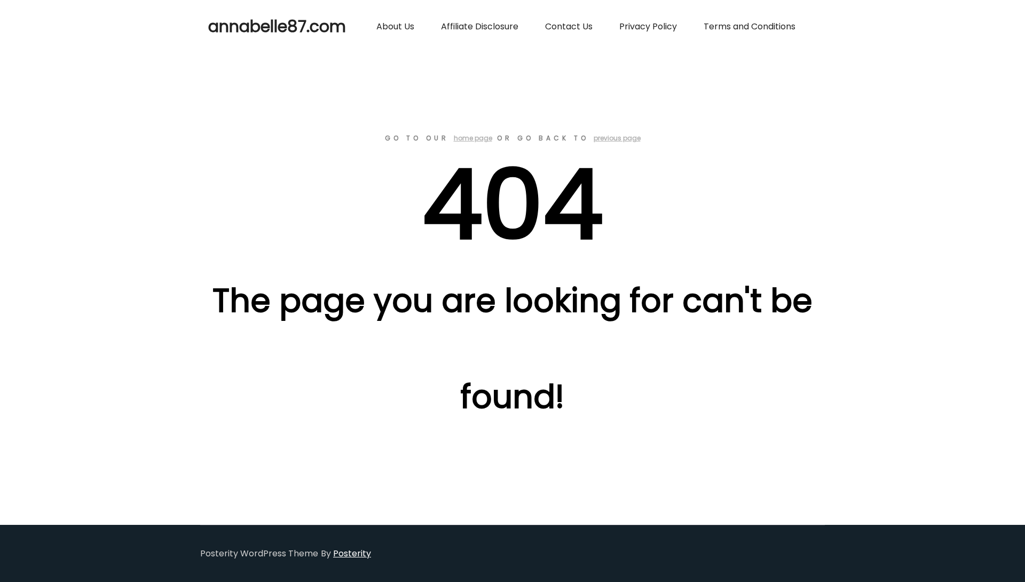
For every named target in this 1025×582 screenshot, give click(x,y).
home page (473, 138)
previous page (617, 138)
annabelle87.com (261, 26)
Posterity (352, 553)
